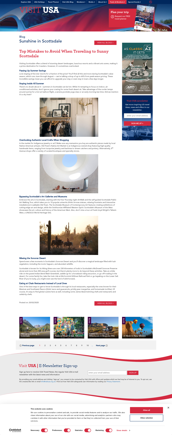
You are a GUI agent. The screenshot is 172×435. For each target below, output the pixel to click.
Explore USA (26, 2)
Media (92, 2)
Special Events (134, 2)
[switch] (67, 430)
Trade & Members (117, 2)
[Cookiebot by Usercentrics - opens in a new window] (15, 430)
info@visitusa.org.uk (48, 381)
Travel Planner (53, 2)
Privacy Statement (113, 381)
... (92, 345)
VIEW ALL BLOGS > (105, 43)
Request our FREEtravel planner (122, 17)
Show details (122, 430)
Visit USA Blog (67, 2)
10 (88, 345)
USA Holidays (39, 2)
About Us (102, 2)
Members (81, 2)
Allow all (146, 410)
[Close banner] (168, 407)
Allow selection (146, 418)
